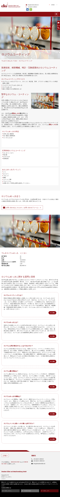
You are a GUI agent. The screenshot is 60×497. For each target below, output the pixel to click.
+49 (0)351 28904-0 (32, 7)
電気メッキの (53, 124)
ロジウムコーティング (25, 61)
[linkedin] (27, 9)
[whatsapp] (30, 9)
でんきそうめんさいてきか (9, 61)
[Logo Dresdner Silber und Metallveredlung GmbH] (10, 5)
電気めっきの (16, 113)
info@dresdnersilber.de (33, 5)
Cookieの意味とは (6, 487)
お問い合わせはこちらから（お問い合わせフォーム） (22, 208)
